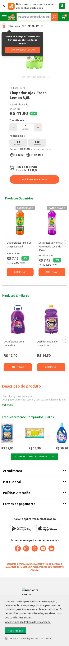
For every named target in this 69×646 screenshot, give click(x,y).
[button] (29, 638)
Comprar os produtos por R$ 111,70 (34, 456)
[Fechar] (4, 6)
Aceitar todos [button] (15, 630)
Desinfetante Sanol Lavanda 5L (47, 343)
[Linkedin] (51, 548)
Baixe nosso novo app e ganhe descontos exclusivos (35, 6)
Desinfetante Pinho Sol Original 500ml (19, 244)
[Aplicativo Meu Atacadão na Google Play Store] (21, 528)
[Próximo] (65, 243)
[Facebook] (18, 548)
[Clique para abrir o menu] (4, 16)
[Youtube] (43, 548)
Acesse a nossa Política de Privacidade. (28, 622)
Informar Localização (22, 50)
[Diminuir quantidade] (13, 127)
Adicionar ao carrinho (34, 179)
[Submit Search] (54, 17)
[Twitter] (34, 548)
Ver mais (7, 404)
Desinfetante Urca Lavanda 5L (14, 343)
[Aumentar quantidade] (38, 127)
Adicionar (20, 272)
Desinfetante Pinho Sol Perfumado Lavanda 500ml (51, 246)
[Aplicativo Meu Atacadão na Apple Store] (47, 528)
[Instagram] (26, 548)
